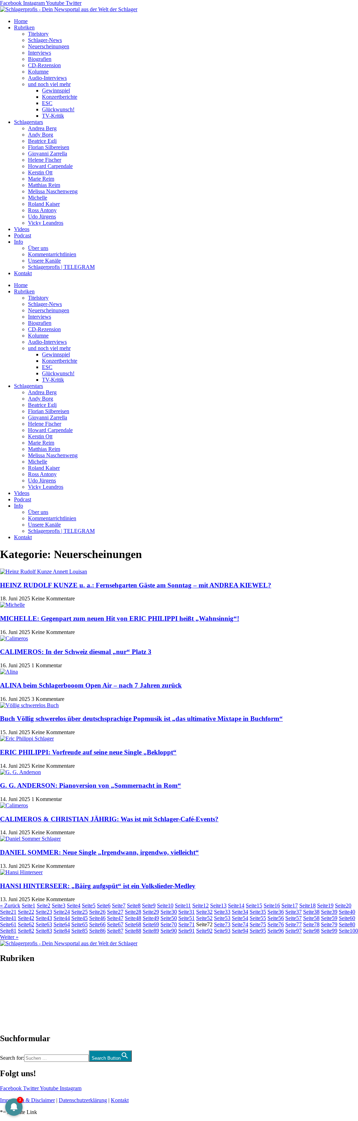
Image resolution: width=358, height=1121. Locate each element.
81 (8, 931)
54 (240, 918)
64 (61, 924)
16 (272, 905)
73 (222, 924)
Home (21, 21)
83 (44, 931)
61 (8, 924)
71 (186, 924)
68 (133, 924)
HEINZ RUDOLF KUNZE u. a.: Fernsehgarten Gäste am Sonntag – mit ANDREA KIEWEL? (135, 585)
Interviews (39, 53)
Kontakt (23, 273)
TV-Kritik (53, 116)
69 (151, 924)
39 (329, 912)
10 (165, 905)
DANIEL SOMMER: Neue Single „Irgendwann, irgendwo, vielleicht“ (99, 852)
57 (293, 918)
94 (240, 931)
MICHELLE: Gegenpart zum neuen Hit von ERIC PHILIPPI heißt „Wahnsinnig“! (119, 618)
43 (44, 918)
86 (97, 931)
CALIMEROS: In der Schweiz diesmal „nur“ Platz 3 (75, 651)
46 (97, 918)
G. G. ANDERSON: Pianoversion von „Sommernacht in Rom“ (90, 785)
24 (61, 912)
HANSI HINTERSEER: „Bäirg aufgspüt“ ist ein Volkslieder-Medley (97, 886)
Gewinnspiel (56, 90)
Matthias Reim (44, 185)
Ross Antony (42, 210)
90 (168, 931)
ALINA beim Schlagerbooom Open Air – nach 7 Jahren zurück (91, 685)
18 (307, 905)
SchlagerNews (16, 979)
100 (348, 931)
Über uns (38, 248)
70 (168, 924)
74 (240, 924)
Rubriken (24, 27)
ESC (47, 103)
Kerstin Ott (40, 172)
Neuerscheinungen (48, 46)
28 (133, 912)
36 (275, 912)
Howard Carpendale (50, 166)
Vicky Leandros (45, 223)
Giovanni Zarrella (47, 153)
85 (79, 931)
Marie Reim (41, 179)
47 (115, 918)
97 (293, 931)
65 (79, 924)
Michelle (37, 198)
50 (168, 918)
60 (347, 918)
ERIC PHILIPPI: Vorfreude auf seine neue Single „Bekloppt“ (88, 752)
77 (293, 924)
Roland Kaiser (44, 204)
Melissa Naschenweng (53, 191)
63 (44, 924)
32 (204, 912)
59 (329, 918)
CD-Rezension (44, 65)
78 (311, 924)
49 (151, 918)
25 (79, 912)
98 (311, 931)
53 (222, 918)
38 (311, 912)
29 (151, 912)
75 (258, 924)
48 (133, 918)
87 (115, 931)
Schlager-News (45, 40)
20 (343, 905)
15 (254, 905)
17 (289, 905)
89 (151, 931)
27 (115, 912)
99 (329, 931)
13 (218, 905)
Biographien (13, 998)
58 (311, 918)
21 (8, 912)
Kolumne (38, 72)
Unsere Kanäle (44, 261)
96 (275, 931)
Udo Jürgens (42, 217)
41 (8, 918)
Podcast (22, 235)
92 (204, 931)
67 (115, 924)
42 (26, 918)
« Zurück (10, 905)
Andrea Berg (42, 128)
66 (97, 924)
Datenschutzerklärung (83, 1100)
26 (97, 912)
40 (347, 912)
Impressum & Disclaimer (27, 1100)
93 (222, 931)
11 (183, 905)
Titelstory (38, 34)
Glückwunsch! (58, 109)
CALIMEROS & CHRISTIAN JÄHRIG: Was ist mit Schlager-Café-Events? (109, 819)
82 (26, 931)
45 (79, 918)
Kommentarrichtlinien (52, 254)
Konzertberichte (59, 97)
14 (236, 905)
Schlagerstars (28, 122)
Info (18, 242)
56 (275, 918)
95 (258, 931)
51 (186, 918)
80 (347, 924)
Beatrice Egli (42, 141)
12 (200, 905)
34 (240, 912)
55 (258, 918)
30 (168, 912)
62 (26, 924)
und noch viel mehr (49, 84)
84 (61, 931)
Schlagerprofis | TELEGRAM (61, 267)
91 (186, 931)
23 (44, 912)
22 (26, 912)
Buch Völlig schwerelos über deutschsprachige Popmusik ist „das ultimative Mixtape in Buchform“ (141, 718)
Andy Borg (40, 135)
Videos (21, 229)
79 (329, 924)
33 (222, 912)
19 (325, 905)
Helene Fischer (44, 160)
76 (275, 924)
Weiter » (9, 937)
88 (133, 931)
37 (293, 912)
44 (61, 918)
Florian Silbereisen (48, 147)
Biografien (39, 59)
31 (186, 912)
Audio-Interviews (47, 78)
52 (204, 918)
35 (258, 912)
